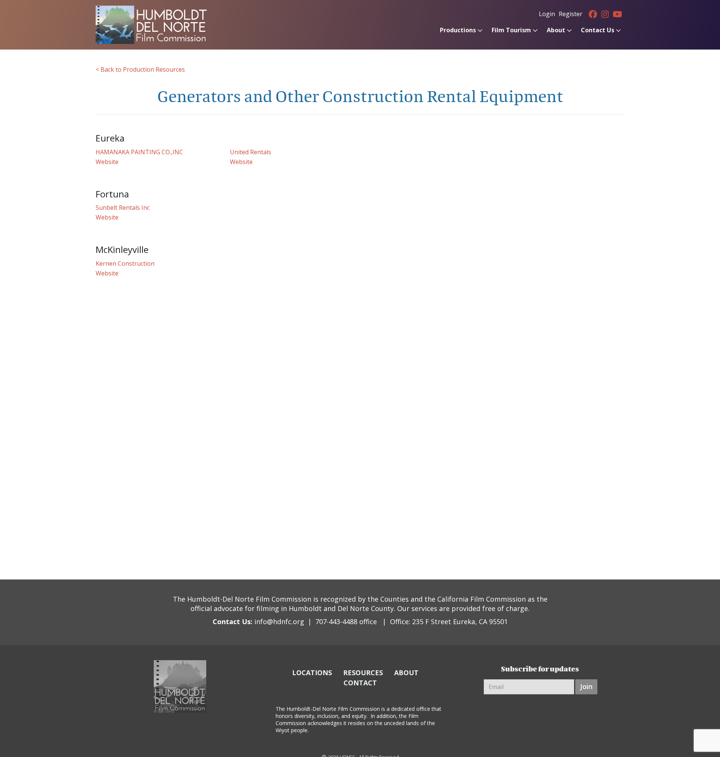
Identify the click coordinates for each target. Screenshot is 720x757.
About (556, 30)
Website (107, 162)
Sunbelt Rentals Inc (123, 207)
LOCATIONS (312, 672)
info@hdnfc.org (279, 621)
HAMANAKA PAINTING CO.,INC (139, 152)
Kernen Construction (125, 263)
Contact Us (597, 30)
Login (547, 14)
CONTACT (360, 682)
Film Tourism (511, 30)
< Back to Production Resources (140, 69)
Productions (458, 30)
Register (570, 14)
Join (586, 686)
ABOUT (406, 672)
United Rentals (250, 152)
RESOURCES (363, 672)
